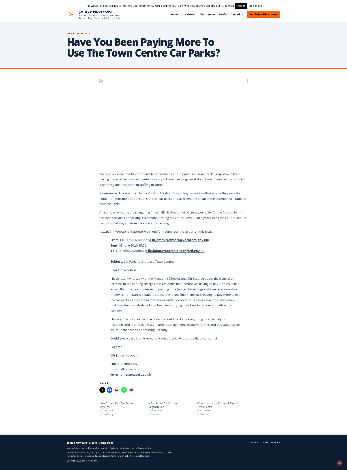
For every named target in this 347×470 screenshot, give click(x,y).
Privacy (254, 442)
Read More (255, 5)
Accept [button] (241, 5)
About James (207, 14)
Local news (189, 14)
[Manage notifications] (339, 463)
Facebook (275, 442)
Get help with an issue (263, 14)
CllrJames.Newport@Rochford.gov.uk (179, 240)
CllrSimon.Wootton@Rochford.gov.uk (175, 251)
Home (174, 14)
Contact (264, 442)
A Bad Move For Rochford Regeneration (163, 405)
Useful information (231, 14)
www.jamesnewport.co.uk (130, 374)
